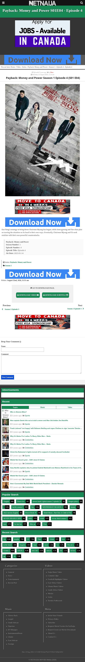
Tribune (52, 652)
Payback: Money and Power (37, 67)
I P (28, 539)
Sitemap (43, 652)
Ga (58, 545)
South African (13, 623)
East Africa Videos (55, 583)
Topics (15, 407)
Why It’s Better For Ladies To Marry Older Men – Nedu (30, 436)
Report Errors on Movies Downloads (62, 630)
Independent (59, 652)
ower (46, 545)
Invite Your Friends (55, 616)
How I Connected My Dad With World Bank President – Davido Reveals (36, 483)
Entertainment (13, 579)
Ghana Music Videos (55, 586)
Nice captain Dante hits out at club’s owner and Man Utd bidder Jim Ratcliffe (39, 420)
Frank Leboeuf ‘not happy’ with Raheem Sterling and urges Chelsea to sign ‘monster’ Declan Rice (47, 428)
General (11, 572)
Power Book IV (31, 513)
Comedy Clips (53, 576)
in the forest (7, 545)
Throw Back (13, 616)
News (10, 576)
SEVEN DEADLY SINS (12, 518)
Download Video (28, 295)
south (42, 518)
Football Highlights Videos (58, 579)
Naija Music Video (55, 572)
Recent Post (12, 583)
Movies (50, 594)
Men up (33, 524)
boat (35, 545)
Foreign (11, 644)
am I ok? (35, 550)
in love (73, 550)
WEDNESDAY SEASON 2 (52, 507)
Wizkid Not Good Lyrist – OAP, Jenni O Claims (27, 460)
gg (4, 556)
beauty (73, 507)
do (15, 556)
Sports (27, 416)
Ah (61, 550)
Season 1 (52, 67)
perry (30, 518)
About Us (51, 633)
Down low (21, 501)
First (45, 524)
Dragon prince (73, 501)
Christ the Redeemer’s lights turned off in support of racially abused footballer (40, 452)
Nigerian (11, 626)
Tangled (6, 501)
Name (3, 346)
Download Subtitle (55, 295)
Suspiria (23, 545)
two (63, 539)
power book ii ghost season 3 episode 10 (47, 501)
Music (42, 407)
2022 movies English (11, 513)
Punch (48, 652)
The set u (70, 545)
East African (12, 640)
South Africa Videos (55, 590)
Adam (52, 539)
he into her (18, 524)
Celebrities (29, 440)
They (40, 539)
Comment (5, 354)
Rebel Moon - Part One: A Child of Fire (58, 513)
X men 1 (6, 550)
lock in (49, 550)
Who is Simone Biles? (18, 412)
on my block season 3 (60, 518)
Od (4, 539)
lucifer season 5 (18, 507)
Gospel (10, 619)
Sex (32, 507)
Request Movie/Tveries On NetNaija (61, 626)
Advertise (51, 623)
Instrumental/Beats (15, 633)
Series (24, 67)
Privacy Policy (53, 619)
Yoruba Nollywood (55, 601)
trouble (16, 539)
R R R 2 (21, 550)
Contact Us (52, 637)
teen (5, 524)
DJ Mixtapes (13, 630)
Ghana (10, 637)
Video (70, 407)
